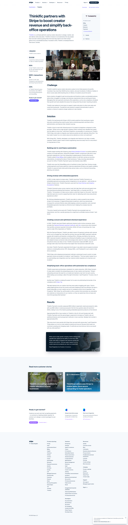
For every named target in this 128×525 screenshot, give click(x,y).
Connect (49, 456)
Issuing (48, 469)
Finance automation (69, 454)
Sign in (85, 2)
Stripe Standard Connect (78, 151)
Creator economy (69, 469)
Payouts (49, 479)
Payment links (50, 475)
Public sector (68, 482)
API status (67, 504)
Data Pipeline (50, 460)
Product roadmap (87, 469)
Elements (49, 462)
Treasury (49, 490)
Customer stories (87, 445)
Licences (85, 458)
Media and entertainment (71, 477)
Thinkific (31, 35)
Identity (49, 466)
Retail (66, 484)
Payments (49, 477)
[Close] (125, 518)
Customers (32, 7)
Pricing (66, 2)
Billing (48, 449)
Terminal (49, 488)
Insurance (67, 475)
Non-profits (67, 479)
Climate (49, 454)
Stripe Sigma (50, 484)
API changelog (68, 506)
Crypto (48, 458)
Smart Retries (82, 183)
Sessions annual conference (89, 451)
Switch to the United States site (101, 521)
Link (79, 225)
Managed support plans (88, 484)
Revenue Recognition (52, 482)
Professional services (70, 481)
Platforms (67, 464)
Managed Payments (51, 473)
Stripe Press (86, 474)
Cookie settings (86, 462)
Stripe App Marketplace (70, 491)
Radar (48, 481)
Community (85, 449)
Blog (84, 447)
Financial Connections (52, 464)
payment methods (70, 225)
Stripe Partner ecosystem (71, 493)
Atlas (48, 445)
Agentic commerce (69, 447)
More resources (86, 464)
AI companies (68, 468)
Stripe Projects (68, 510)
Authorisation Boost (51, 447)
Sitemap (85, 460)
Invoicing (49, 468)
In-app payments (69, 458)
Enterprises (67, 443)
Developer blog (68, 512)
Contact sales (93, 2)
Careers (85, 471)
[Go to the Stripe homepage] (30, 441)
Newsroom (85, 473)
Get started (33, 422)
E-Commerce (68, 451)
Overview (84, 7)
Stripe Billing (59, 157)
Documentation (68, 500)
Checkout (49, 453)
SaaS (66, 466)
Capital (48, 451)
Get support (86, 482)
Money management (70, 462)
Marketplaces (68, 460)
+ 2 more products (87, 31)
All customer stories (94, 7)
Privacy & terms (86, 453)
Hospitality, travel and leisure (71, 473)
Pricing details (68, 419)
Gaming (67, 471)
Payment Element (59, 225)
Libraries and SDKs (69, 508)
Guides (84, 443)
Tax (48, 486)
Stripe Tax (59, 282)
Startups (67, 445)
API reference (86, 419)
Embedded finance (69, 453)
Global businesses (69, 456)
